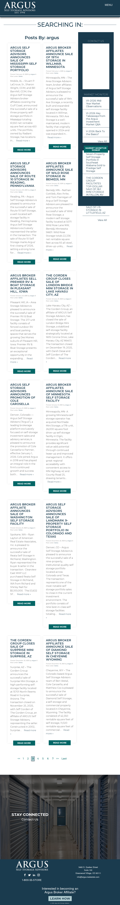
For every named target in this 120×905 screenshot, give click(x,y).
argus (33, 74)
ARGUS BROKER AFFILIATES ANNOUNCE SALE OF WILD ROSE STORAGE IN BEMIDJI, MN (59, 171)
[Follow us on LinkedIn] (34, 875)
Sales (21, 76)
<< (19, 758)
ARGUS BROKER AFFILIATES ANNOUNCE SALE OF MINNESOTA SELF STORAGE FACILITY (59, 392)
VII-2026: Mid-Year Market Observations (94, 103)
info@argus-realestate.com (88, 877)
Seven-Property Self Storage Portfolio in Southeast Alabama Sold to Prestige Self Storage (95, 162)
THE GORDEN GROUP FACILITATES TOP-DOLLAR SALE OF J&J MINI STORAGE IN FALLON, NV (95, 186)
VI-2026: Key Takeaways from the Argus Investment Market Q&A (95, 119)
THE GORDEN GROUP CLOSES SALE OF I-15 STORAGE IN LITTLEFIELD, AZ (96, 207)
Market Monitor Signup (95, 149)
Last (64, 758)
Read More (24, 150)
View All (102, 141)
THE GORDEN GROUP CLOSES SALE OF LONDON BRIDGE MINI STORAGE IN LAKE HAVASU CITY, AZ (59, 285)
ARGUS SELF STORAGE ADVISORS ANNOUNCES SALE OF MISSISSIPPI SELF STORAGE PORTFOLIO (23, 59)
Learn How (60, 898)
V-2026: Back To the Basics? (95, 133)
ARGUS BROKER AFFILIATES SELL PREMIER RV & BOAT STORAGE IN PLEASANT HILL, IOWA (23, 283)
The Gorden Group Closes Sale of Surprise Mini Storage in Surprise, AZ (22, 648)
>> (57, 758)
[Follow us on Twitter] (29, 875)
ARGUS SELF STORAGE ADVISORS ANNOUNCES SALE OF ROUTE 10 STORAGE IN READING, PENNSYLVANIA (23, 174)
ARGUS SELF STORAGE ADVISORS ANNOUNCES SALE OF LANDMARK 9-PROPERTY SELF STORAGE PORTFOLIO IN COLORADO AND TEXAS (59, 520)
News (21, 410)
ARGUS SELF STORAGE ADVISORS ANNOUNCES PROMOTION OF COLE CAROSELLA (22, 394)
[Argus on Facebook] (25, 875)
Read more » (23, 140)
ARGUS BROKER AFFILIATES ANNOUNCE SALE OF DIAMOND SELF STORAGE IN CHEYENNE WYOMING (59, 650)
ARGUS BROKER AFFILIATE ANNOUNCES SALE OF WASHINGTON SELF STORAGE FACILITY (22, 514)
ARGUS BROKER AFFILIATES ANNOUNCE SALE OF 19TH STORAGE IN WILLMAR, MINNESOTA (59, 57)
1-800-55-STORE (32, 880)
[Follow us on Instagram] (38, 875)
